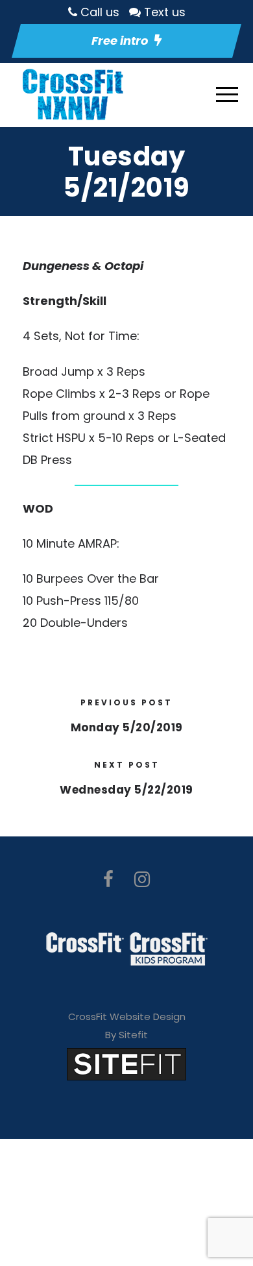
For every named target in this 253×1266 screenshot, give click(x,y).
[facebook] (108, 879)
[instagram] (142, 879)
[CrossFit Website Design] (126, 1063)
